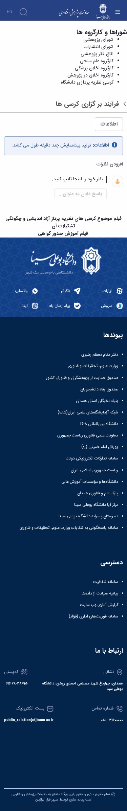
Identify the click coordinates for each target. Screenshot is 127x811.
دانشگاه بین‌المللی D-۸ (99, 424)
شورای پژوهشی (98, 40)
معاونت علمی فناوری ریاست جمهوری (87, 435)
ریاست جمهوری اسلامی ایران (94, 470)
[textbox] (55, 179)
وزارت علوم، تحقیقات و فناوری (93, 366)
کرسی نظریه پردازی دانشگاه (87, 82)
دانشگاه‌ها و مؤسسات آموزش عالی (89, 481)
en (9, 12)
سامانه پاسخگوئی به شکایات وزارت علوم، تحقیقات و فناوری (69, 527)
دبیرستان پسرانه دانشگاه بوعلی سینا (88, 516)
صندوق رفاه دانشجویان (99, 389)
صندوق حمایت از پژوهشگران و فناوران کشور (82, 378)
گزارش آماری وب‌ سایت (99, 605)
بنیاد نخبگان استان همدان (97, 401)
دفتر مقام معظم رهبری (99, 354)
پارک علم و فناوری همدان (97, 493)
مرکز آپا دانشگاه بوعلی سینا (96, 504)
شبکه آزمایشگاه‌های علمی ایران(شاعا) (88, 412)
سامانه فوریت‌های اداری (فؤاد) (93, 616)
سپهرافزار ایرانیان (46, 800)
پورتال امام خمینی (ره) (99, 447)
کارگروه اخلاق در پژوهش (90, 75)
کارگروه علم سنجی (96, 61)
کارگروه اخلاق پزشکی (94, 68)
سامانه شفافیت (105, 582)
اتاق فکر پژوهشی (97, 54)
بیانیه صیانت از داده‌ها (100, 593)
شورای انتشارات (98, 47)
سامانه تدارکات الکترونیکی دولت (92, 458)
